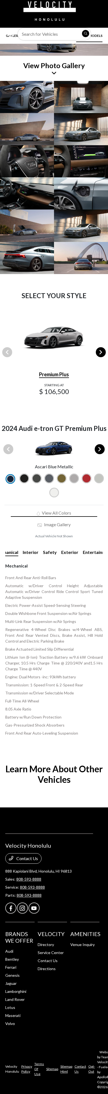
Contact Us (27, 858)
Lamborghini (15, 991)
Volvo (10, 1023)
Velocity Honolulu (12, 1068)
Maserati (12, 1015)
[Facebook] (10, 908)
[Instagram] (22, 908)
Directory (46, 944)
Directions (47, 968)
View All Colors (56, 512)
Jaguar (11, 983)
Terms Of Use (39, 1069)
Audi (9, 951)
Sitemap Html (66, 1068)
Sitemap (52, 1069)
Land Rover (15, 999)
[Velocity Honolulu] (48, 10)
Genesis (12, 975)
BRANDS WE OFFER (19, 937)
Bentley (12, 959)
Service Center (51, 952)
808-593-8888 (28, 879)
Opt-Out (91, 1068)
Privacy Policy (26, 1068)
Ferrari (10, 967)
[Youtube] (34, 908)
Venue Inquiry (82, 944)
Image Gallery (56, 524)
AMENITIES (85, 934)
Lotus (10, 1007)
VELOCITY (51, 934)
